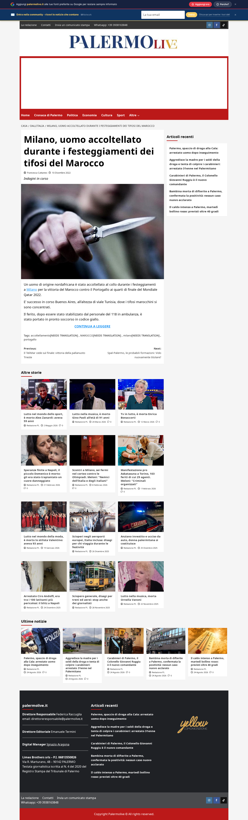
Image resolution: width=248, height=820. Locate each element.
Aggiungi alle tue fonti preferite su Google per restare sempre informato (66, 4)
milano (127, 335)
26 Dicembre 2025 (100, 551)
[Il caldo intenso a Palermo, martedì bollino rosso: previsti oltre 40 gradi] (207, 641)
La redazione (29, 25)
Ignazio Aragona (58, 744)
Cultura (106, 115)
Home (25, 115)
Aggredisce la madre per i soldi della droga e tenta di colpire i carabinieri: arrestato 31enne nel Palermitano (194, 164)
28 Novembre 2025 (101, 607)
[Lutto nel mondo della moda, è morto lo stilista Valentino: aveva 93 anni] (44, 517)
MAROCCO (86, 335)
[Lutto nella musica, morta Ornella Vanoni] (141, 576)
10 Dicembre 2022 (61, 172)
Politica (72, 115)
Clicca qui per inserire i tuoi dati (214, 14)
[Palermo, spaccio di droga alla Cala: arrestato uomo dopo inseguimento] (40, 641)
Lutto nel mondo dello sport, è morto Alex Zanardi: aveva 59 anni (43, 417)
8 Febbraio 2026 (99, 485)
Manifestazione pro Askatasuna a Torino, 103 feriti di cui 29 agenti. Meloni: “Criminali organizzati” (138, 477)
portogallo (30, 339)
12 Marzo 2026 (147, 421)
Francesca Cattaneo (37, 172)
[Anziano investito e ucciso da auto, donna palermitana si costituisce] (141, 517)
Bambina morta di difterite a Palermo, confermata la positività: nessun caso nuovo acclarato (195, 195)
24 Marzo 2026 (99, 421)
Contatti (46, 25)
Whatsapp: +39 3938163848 (110, 25)
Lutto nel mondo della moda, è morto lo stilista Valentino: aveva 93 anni (44, 540)
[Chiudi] (235, 4)
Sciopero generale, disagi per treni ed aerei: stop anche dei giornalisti (92, 599)
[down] (138, 115)
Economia (89, 115)
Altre (132, 115)
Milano (32, 289)
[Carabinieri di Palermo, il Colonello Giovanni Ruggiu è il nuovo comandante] (124, 641)
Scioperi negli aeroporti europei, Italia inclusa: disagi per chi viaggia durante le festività (92, 542)
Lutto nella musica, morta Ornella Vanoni (138, 597)
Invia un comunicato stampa (72, 25)
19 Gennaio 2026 (51, 547)
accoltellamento (40, 335)
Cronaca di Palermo (48, 115)
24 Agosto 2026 (34, 672)
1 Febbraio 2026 (148, 488)
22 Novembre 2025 (149, 604)
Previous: (54, 353)
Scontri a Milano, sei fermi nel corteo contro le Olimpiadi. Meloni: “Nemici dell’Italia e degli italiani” (90, 475)
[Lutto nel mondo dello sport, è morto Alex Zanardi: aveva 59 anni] (44, 394)
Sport (121, 115)
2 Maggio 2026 (51, 425)
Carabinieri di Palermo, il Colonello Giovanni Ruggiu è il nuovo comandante (193, 180)
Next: (134, 353)
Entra (191, 14)
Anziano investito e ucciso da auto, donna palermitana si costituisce (140, 540)
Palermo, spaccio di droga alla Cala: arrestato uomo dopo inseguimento (193, 150)
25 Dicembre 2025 (149, 547)
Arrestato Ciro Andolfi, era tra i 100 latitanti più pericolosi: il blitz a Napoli (42, 599)
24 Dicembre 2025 (52, 607)
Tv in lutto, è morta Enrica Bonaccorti (139, 415)
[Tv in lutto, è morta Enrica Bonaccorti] (141, 394)
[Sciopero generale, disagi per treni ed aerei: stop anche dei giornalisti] (92, 576)
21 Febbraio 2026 (52, 485)
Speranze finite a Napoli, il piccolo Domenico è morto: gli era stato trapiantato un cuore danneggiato (43, 475)
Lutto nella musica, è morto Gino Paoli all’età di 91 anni (91, 415)
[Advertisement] (124, 83)
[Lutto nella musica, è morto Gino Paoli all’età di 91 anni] (92, 394)
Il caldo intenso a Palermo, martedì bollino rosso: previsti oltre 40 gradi (194, 209)
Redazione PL (33, 425)
